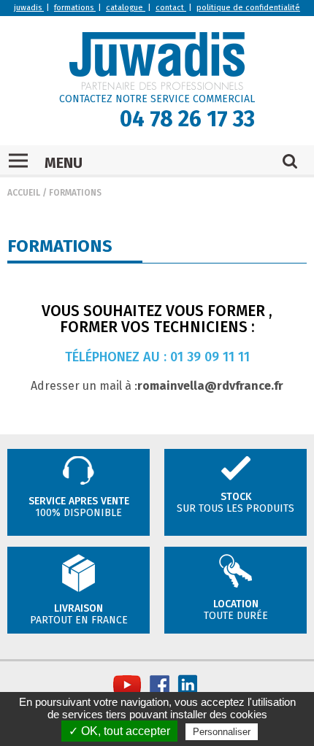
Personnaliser (221, 731)
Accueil (23, 193)
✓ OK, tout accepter (119, 731)
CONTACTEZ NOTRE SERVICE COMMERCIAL (157, 99)
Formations (75, 193)
